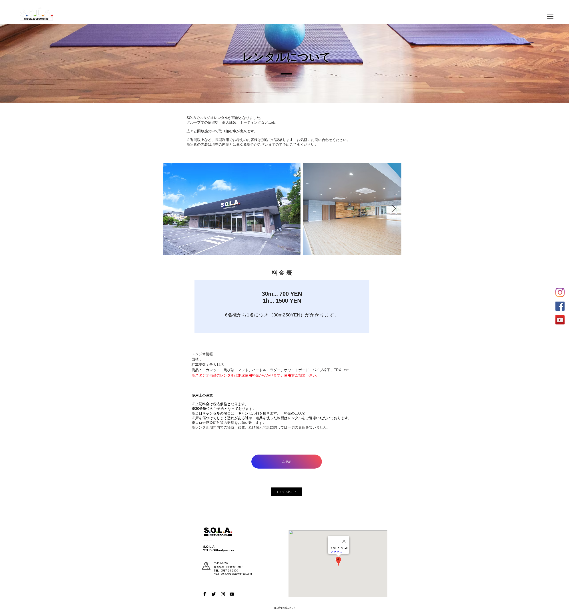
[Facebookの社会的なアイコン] (560, 306)
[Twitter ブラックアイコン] (213, 594)
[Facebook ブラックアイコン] (204, 594)
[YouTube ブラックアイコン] (232, 594)
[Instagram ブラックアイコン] (223, 594)
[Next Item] (393, 209)
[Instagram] (560, 292)
